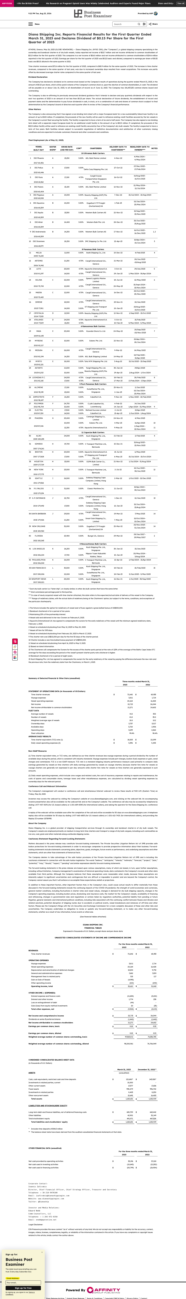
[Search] (139, 24)
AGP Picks (7, 3)
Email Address (13, 1278)
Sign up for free (23, 1288)
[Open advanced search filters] (144, 24)
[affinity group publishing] (14, 652)
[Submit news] (14, 641)
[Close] (42, 1252)
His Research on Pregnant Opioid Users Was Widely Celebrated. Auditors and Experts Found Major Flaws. (98, 3)
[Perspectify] (14, 647)
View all (180, 3)
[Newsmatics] (14, 657)
